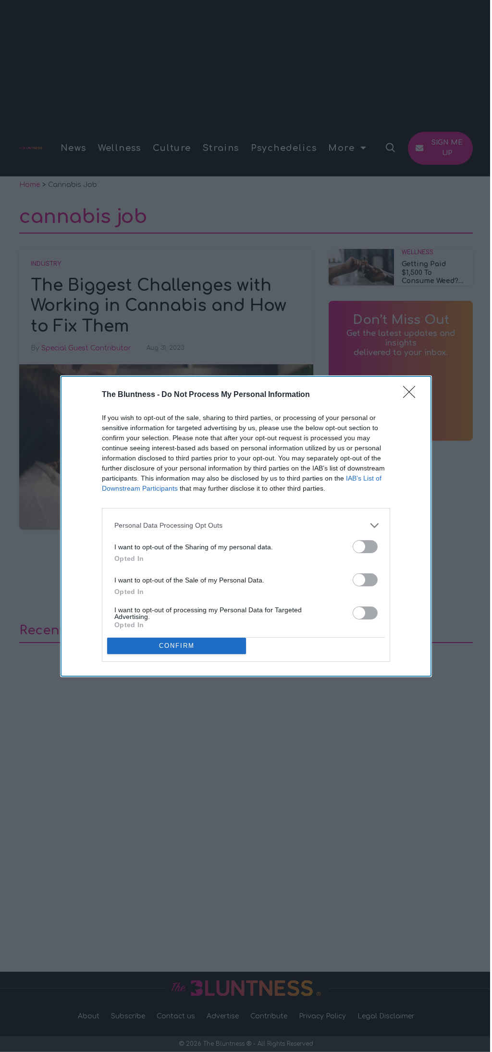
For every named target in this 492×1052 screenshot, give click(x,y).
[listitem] (246, 525)
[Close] (412, 395)
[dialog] (246, 526)
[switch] (365, 546)
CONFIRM (177, 645)
